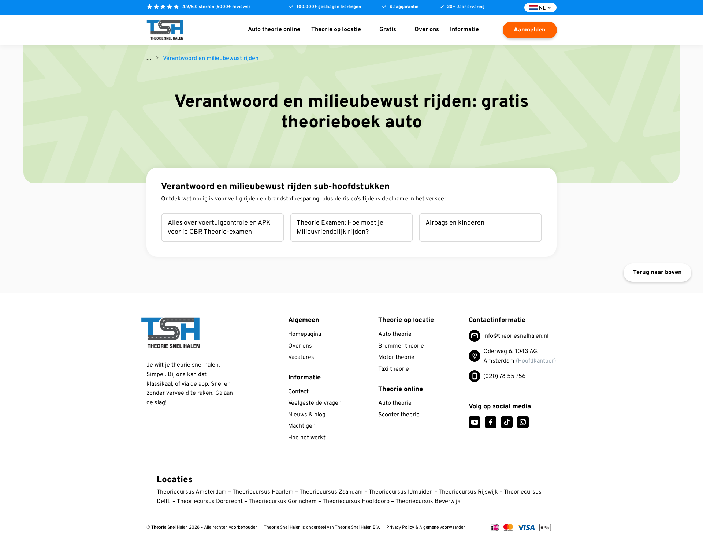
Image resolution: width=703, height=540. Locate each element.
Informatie (464, 29)
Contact (298, 391)
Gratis (387, 29)
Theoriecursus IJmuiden (401, 492)
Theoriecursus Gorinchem (283, 501)
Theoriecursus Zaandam (331, 492)
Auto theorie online (274, 29)
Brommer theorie (401, 346)
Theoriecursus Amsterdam (192, 492)
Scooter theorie (399, 415)
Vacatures (301, 357)
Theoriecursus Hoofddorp (356, 501)
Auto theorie (395, 334)
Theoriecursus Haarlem (263, 492)
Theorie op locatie (336, 29)
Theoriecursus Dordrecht (210, 501)
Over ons (426, 29)
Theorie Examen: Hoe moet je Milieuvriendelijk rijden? (340, 227)
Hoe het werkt (307, 438)
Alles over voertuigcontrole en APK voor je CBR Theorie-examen (219, 227)
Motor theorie (396, 357)
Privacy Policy (400, 527)
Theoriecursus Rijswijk (469, 492)
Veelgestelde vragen (315, 403)
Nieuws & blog (307, 415)
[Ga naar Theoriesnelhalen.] (149, 58)
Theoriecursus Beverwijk (428, 501)
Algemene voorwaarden (442, 527)
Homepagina (304, 334)
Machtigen (302, 426)
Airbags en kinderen (454, 223)
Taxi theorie (393, 369)
